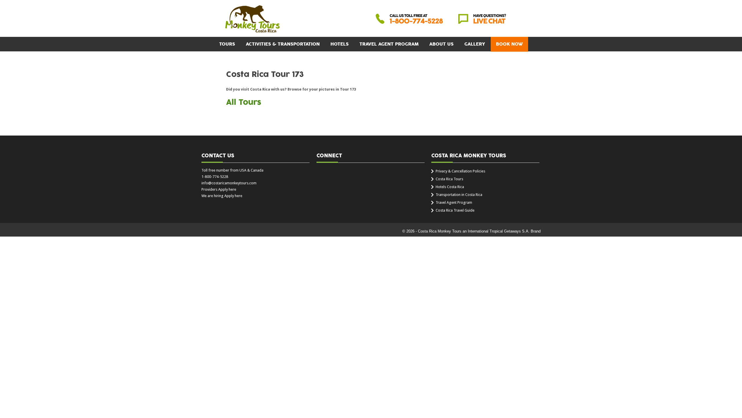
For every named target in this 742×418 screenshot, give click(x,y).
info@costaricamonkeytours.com (229, 183)
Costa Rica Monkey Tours (252, 19)
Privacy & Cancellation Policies (460, 171)
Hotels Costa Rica (450, 187)
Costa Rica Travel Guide (455, 210)
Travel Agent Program (389, 44)
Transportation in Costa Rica (459, 194)
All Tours (243, 102)
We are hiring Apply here (221, 196)
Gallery (474, 44)
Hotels (339, 44)
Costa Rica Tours (449, 179)
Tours (227, 44)
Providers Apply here (218, 189)
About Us (441, 44)
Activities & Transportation (283, 44)
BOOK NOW (509, 44)
